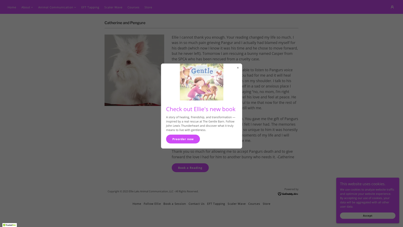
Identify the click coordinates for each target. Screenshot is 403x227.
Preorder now (183, 139)
